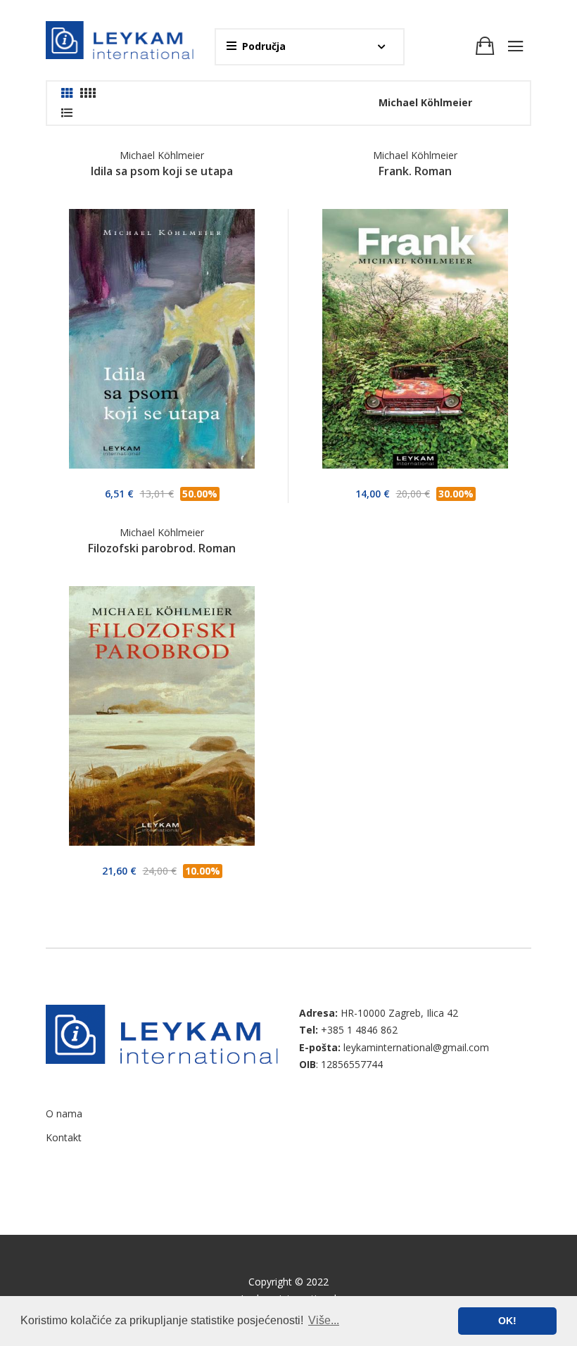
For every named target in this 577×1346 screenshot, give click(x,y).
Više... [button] (323, 1320)
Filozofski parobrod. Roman (162, 548)
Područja (264, 46)
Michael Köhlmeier (162, 155)
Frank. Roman (415, 171)
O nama (64, 1113)
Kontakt (64, 1137)
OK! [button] (507, 1320)
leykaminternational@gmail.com (416, 1047)
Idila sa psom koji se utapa (162, 171)
